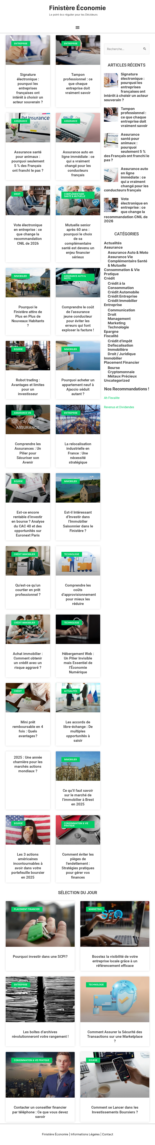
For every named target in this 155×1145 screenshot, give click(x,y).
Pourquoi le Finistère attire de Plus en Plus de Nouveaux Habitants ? (28, 316)
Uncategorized (117, 380)
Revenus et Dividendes (119, 407)
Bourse (114, 368)
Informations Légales (85, 1134)
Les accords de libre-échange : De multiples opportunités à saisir (78, 731)
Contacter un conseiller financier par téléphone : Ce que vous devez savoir (40, 1112)
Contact (107, 1134)
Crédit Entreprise (122, 296)
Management (119, 318)
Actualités (113, 243)
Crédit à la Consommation (121, 285)
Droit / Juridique (122, 354)
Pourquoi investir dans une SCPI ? (40, 957)
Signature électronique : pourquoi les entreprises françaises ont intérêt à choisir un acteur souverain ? (28, 88)
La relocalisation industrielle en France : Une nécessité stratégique (78, 453)
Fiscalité (111, 336)
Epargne (111, 331)
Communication (121, 310)
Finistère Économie (77, 8)
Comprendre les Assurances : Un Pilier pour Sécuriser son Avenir (28, 453)
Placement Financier (121, 362)
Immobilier (113, 358)
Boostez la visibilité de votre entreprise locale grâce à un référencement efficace (115, 961)
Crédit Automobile (123, 292)
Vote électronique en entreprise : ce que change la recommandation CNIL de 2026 (28, 234)
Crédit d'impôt (120, 341)
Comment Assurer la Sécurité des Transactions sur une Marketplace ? (115, 1036)
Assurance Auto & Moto (128, 252)
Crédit (109, 278)
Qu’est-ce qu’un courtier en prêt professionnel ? (27, 590)
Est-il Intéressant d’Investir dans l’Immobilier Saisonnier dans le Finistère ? (78, 521)
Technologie (118, 327)
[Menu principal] (77, 27)
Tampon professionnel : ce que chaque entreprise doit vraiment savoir (77, 84)
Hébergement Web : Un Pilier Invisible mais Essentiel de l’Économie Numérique (78, 663)
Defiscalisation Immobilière (120, 347)
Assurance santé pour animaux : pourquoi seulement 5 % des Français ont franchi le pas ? (28, 161)
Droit (112, 314)
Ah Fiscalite (111, 398)
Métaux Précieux (122, 376)
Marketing (117, 323)
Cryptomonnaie (121, 372)
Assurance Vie (120, 257)
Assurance (113, 247)
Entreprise (113, 305)
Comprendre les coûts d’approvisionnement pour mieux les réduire (78, 594)
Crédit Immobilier (122, 300)
